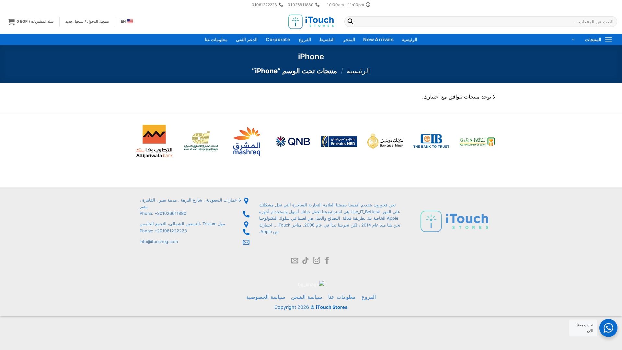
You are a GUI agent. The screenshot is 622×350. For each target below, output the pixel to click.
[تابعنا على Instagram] (316, 261)
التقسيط (327, 39)
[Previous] (504, 133)
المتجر (349, 39)
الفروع (305, 39)
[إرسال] (350, 21)
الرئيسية (409, 39)
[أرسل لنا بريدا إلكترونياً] (294, 261)
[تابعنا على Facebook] (327, 261)
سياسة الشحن (306, 297)
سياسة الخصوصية (265, 297)
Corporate (278, 39)
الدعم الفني (246, 39)
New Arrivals (378, 39)
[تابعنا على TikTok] (305, 261)
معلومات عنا (216, 39)
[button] (31, 22)
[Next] (123, 133)
